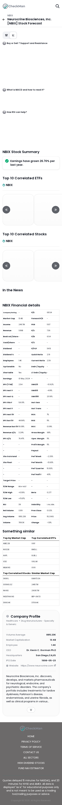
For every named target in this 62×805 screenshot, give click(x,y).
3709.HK (35, 602)
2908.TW (35, 590)
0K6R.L (6, 578)
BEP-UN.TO (36, 596)
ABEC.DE (6, 543)
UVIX (33, 567)
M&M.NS (6, 567)
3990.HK (6, 602)
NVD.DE (6, 549)
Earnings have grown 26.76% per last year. (32, 163)
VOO (5, 561)
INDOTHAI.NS (8, 596)
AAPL (5, 555)
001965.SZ (7, 584)
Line (13, 35)
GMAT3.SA (36, 578)
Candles (6, 35)
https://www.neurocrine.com (37, 665)
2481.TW (35, 584)
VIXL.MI (35, 561)
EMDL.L (34, 549)
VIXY (33, 543)
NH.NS (6, 590)
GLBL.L (34, 555)
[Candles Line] (10, 35)
